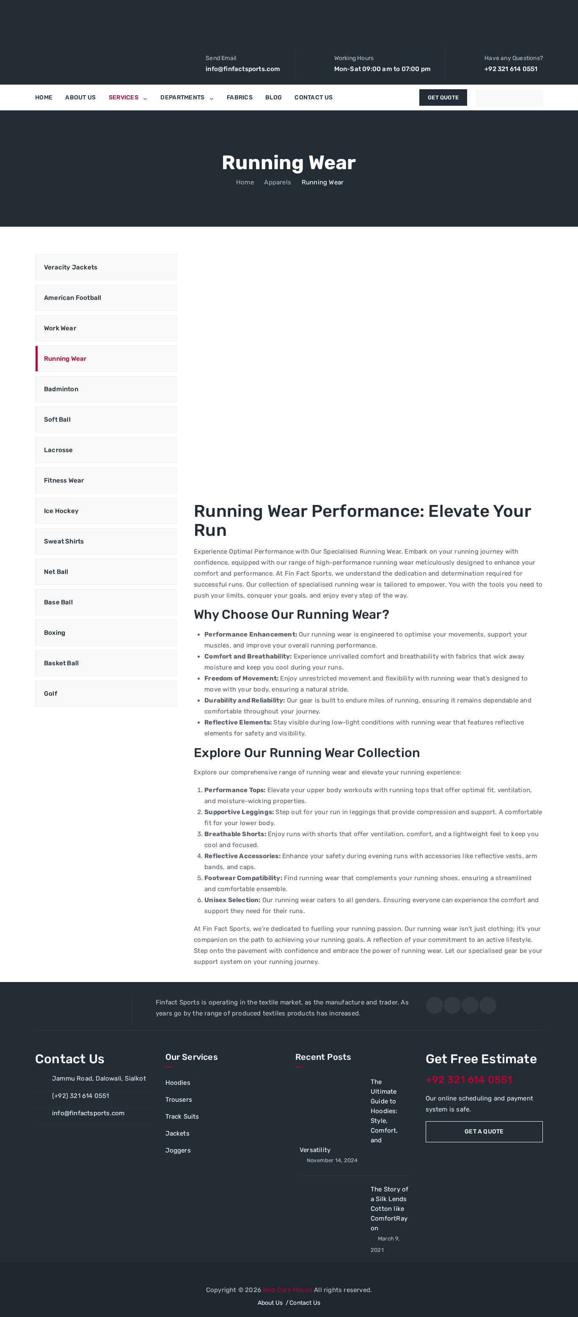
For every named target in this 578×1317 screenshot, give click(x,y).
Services (123, 97)
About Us (80, 97)
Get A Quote (484, 1131)
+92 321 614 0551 (70, 897)
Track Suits (182, 1116)
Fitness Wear (64, 480)
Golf (50, 693)
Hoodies (177, 1083)
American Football (72, 298)
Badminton (61, 389)
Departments (182, 97)
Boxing (54, 633)
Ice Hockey (61, 511)
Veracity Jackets (70, 267)
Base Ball (58, 602)
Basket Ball (61, 663)
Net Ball (56, 572)
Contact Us (314, 97)
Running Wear (65, 358)
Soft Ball (57, 419)
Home (43, 97)
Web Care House (287, 1290)
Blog (273, 97)
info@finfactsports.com (88, 1113)
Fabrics (240, 97)
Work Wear (60, 328)
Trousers (179, 1099)
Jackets (177, 1133)
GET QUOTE (443, 97)
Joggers (178, 1150)
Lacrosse (58, 450)
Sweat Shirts (64, 541)
